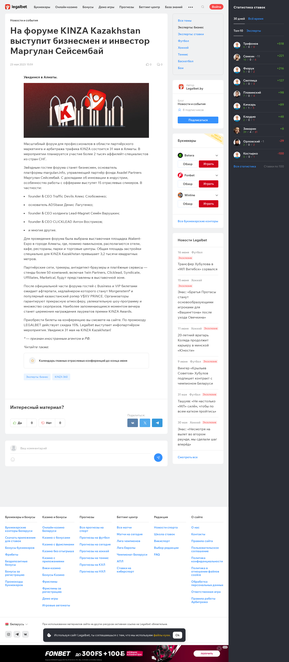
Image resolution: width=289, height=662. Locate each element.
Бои (180, 68)
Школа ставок (164, 534)
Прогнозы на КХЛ (92, 565)
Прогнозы (126, 7)
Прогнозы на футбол (95, 537)
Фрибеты (11, 554)
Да (25, 423)
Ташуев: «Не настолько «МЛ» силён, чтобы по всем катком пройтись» (197, 403)
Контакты (198, 534)
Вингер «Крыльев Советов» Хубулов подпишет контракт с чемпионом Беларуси (197, 372)
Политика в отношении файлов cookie (205, 571)
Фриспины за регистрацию (52, 590)
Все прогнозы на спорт (92, 529)
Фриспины (49, 581)
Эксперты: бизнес (37, 376)
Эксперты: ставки (191, 34)
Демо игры (106, 7)
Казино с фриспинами (58, 544)
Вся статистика (245, 166)
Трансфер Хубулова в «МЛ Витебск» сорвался (197, 261)
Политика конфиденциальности (207, 559)
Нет (53, 423)
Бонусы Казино (53, 575)
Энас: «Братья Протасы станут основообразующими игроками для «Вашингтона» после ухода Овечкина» (197, 299)
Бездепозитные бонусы (16, 563)
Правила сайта (202, 541)
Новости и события (192, 104)
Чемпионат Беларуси (132, 554)
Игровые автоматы (56, 605)
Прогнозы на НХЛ (92, 571)
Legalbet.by (194, 88)
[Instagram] (8, 634)
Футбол (183, 41)
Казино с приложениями (53, 559)
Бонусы (88, 7)
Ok (177, 635)
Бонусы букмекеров (19, 548)
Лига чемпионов (128, 541)
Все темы (184, 20)
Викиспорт (162, 541)
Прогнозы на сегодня (95, 544)
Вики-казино (51, 568)
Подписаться (198, 120)
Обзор (188, 164)
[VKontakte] (25, 634)
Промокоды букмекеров (14, 583)
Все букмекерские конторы (198, 221)
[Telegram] (17, 634)
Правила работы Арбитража (203, 600)
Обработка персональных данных (207, 583)
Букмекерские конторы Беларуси (18, 529)
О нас (195, 527)
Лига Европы (126, 548)
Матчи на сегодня (130, 534)
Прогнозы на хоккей (94, 551)
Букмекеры (42, 7)
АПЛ (120, 561)
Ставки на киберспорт (125, 569)
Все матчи (124, 527)
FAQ (157, 554)
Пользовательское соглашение (205, 549)
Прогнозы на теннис (94, 558)
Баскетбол (185, 61)
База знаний (173, 7)
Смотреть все (188, 457)
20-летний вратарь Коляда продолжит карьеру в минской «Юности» (197, 339)
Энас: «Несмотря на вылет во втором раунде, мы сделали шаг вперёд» (197, 433)
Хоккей (183, 47)
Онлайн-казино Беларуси (53, 529)
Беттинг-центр (149, 7)
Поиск (202, 6)
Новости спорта (166, 527)
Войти (216, 7)
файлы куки (161, 635)
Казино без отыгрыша (58, 551)
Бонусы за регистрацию (14, 573)
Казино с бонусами (56, 537)
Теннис (183, 54)
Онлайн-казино (66, 7)
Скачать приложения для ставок (20, 539)
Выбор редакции (166, 548)
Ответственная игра (206, 592)
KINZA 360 (61, 376)
